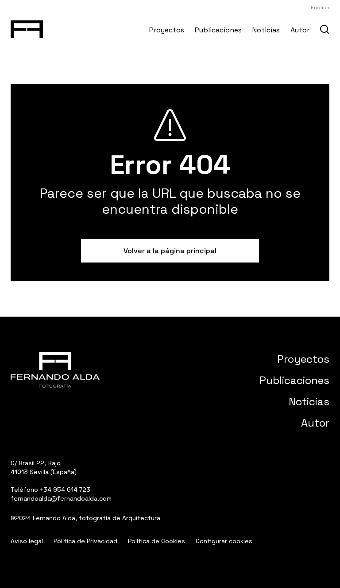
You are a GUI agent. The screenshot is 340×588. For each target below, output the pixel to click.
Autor (299, 30)
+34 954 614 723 (65, 490)
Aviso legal (27, 541)
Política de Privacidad (85, 541)
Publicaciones (218, 30)
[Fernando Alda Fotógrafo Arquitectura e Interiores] (27, 27)
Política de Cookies (156, 541)
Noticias (266, 30)
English (320, 7)
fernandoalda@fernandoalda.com (61, 498)
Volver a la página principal (170, 250)
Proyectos (166, 30)
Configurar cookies (224, 541)
